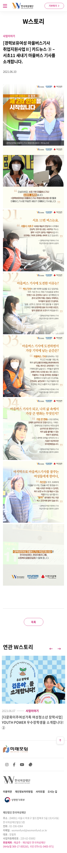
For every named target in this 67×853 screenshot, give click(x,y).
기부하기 (53, 6)
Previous (51, 648)
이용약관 (7, 791)
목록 (33, 622)
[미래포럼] (15, 749)
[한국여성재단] (23, 6)
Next (59, 648)
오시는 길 (52, 791)
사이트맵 (40, 791)
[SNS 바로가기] (30, 764)
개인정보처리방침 (24, 791)
